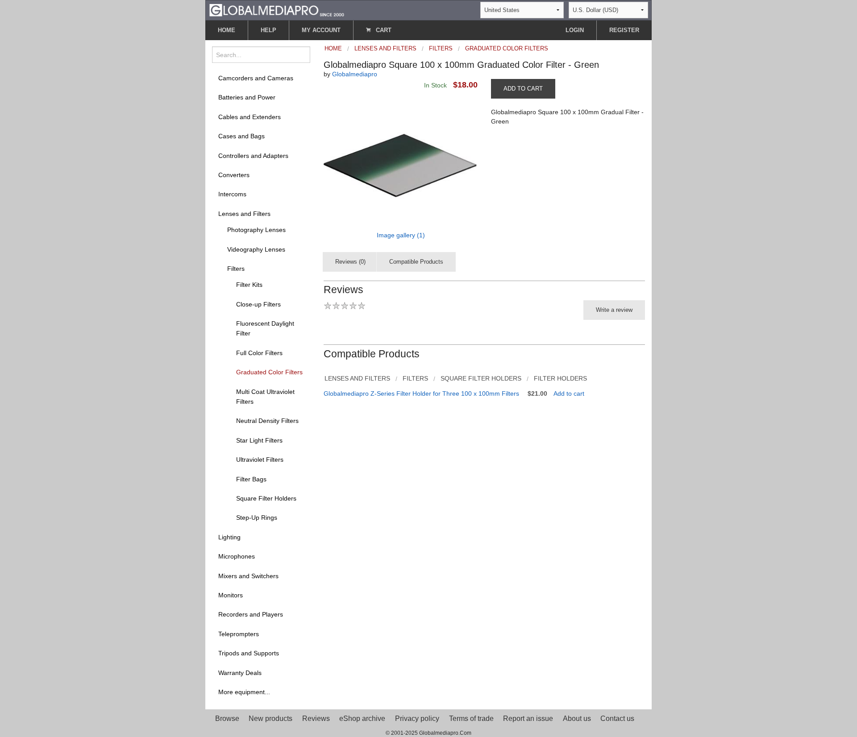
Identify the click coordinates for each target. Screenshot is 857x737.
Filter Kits (249, 284)
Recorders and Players (250, 614)
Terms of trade (471, 718)
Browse (227, 718)
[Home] (276, 9)
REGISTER (624, 30)
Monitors (230, 595)
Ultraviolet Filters (259, 459)
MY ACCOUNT (321, 30)
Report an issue (528, 718)
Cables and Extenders (249, 116)
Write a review (614, 309)
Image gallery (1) (401, 235)
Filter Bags (251, 479)
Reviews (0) (350, 261)
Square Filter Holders (266, 498)
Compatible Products (416, 261)
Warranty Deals (240, 672)
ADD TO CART (523, 88)
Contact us (617, 718)
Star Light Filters (259, 440)
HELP (268, 30)
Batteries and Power (246, 97)
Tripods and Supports (248, 653)
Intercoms (232, 194)
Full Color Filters (259, 352)
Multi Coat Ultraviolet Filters (265, 396)
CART (382, 30)
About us (577, 718)
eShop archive (362, 718)
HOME (226, 30)
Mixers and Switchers (248, 576)
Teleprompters (238, 634)
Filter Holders (560, 378)
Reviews (316, 718)
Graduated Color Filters (269, 372)
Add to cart (568, 393)
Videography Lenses (256, 249)
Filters (236, 268)
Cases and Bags (241, 136)
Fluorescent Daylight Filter (265, 328)
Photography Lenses (256, 229)
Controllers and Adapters (253, 155)
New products (270, 718)
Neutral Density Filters (267, 420)
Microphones (236, 556)
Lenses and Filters (244, 213)
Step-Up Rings (256, 517)
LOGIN (575, 30)
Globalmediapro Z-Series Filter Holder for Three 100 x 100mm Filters (421, 393)
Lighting (229, 537)
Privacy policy (417, 718)
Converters (234, 174)
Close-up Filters (258, 304)
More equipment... (244, 692)
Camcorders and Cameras (255, 78)
